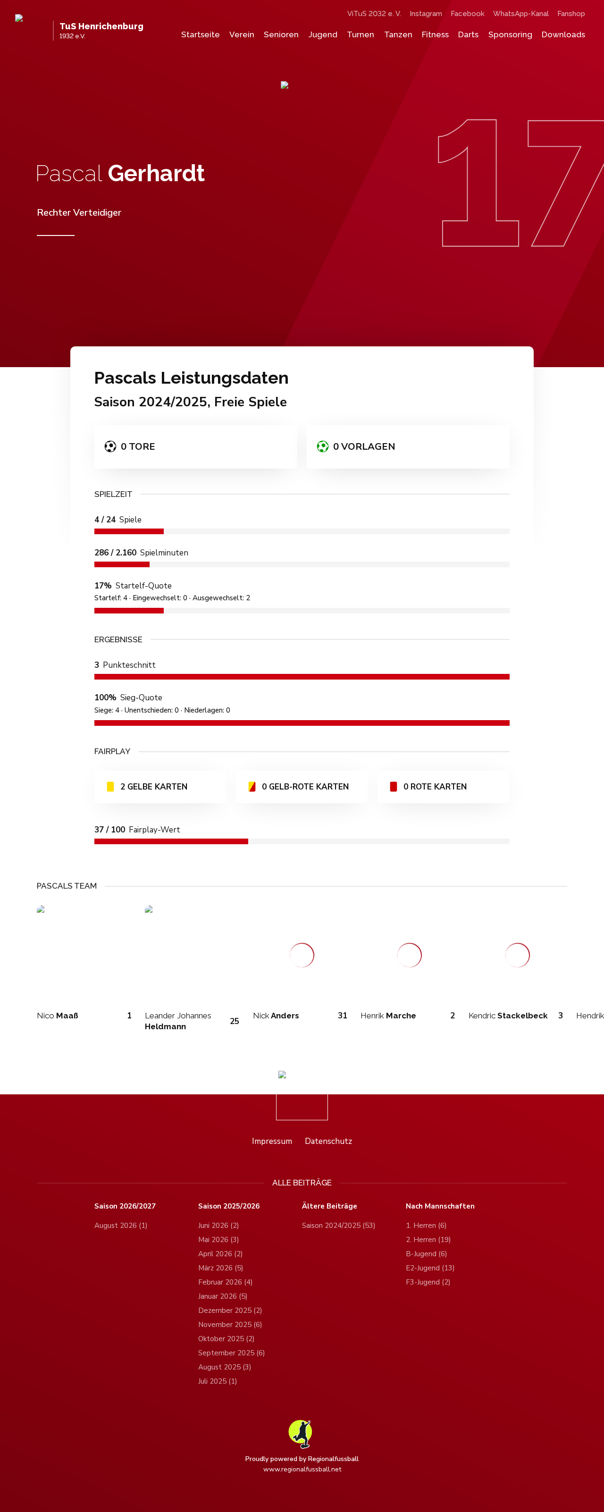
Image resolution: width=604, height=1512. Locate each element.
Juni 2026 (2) (218, 1225)
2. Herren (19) (428, 1239)
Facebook (468, 13)
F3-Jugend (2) (428, 1282)
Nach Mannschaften (440, 1206)
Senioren (281, 34)
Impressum (272, 1141)
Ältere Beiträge (329, 1206)
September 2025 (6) (231, 1353)
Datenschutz (328, 1141)
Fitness (435, 34)
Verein (241, 34)
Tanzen (398, 34)
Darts (468, 34)
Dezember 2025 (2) (230, 1310)
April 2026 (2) (220, 1254)
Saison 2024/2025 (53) (339, 1225)
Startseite (200, 34)
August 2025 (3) (225, 1367)
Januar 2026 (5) (223, 1296)
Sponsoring (510, 34)
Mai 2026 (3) (218, 1239)
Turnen (360, 34)
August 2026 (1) (121, 1225)
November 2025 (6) (230, 1324)
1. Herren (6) (426, 1225)
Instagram (426, 13)
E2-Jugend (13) (430, 1268)
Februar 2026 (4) (225, 1282)
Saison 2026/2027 (125, 1206)
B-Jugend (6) (426, 1254)
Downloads (563, 34)
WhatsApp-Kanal (521, 13)
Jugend (323, 34)
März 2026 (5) (220, 1268)
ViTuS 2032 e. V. (374, 13)
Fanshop (571, 13)
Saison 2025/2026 (229, 1206)
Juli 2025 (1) (217, 1381)
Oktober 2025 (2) (226, 1339)
